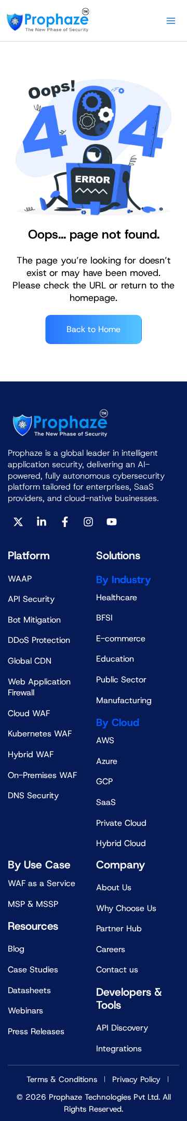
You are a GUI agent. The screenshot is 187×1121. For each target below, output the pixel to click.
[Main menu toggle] (171, 21)
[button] (147, 1102)
